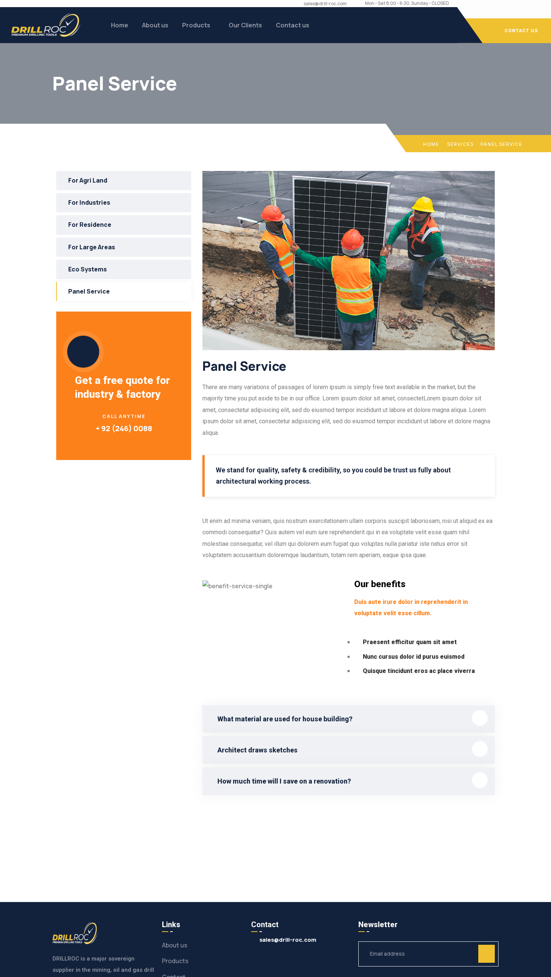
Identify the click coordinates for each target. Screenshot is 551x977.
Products (196, 25)
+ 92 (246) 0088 (124, 428)
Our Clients (245, 25)
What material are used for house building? (284, 719)
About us (155, 25)
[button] (348, 719)
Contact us (292, 25)
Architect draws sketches (257, 750)
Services (460, 144)
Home (119, 25)
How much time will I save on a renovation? (284, 781)
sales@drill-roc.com (325, 4)
